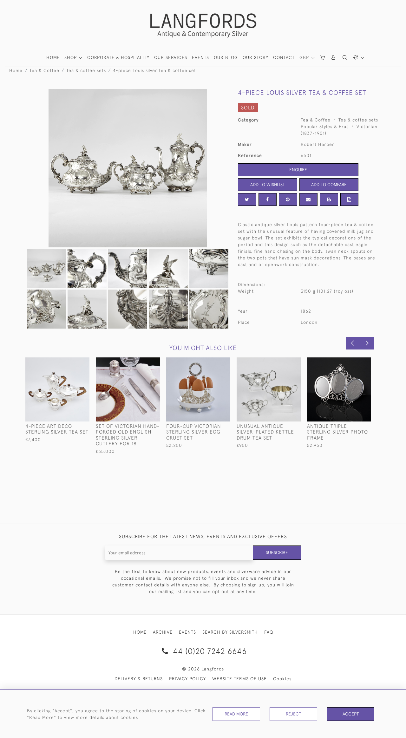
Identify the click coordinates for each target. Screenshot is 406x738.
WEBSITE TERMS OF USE (239, 678)
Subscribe (277, 552)
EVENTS (187, 632)
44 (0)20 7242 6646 (209, 651)
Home (16, 70)
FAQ (268, 632)
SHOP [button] (71, 57)
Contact (284, 57)
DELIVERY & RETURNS (139, 678)
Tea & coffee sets (86, 70)
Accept (351, 713)
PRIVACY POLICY (187, 678)
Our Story (255, 57)
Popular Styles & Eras (325, 126)
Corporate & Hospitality (118, 57)
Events (200, 57)
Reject (293, 713)
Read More (236, 713)
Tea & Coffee (44, 70)
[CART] (323, 57)
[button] (334, 57)
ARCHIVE (163, 632)
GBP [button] (305, 57)
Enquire (298, 169)
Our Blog (226, 57)
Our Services (170, 57)
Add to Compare (329, 184)
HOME (53, 57)
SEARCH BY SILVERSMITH (230, 632)
